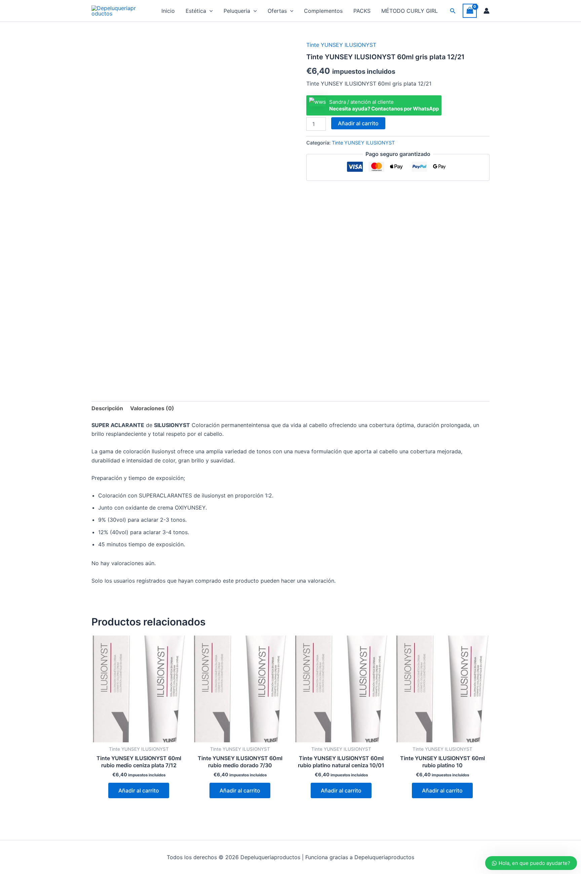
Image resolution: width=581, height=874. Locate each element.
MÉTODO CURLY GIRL (409, 10)
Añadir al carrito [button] (138, 790)
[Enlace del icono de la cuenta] (486, 11)
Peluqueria (237, 10)
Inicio (168, 10)
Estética (196, 10)
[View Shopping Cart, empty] (470, 11)
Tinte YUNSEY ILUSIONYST (341, 44)
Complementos (323, 10)
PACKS (362, 10)
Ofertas (277, 10)
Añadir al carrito (358, 123)
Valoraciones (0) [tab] (152, 408)
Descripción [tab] (107, 408)
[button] (209, 11)
